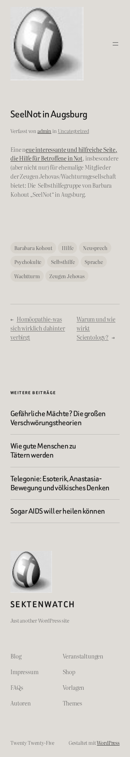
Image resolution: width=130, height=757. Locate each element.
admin (44, 130)
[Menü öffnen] (115, 44)
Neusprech (95, 247)
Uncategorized (73, 130)
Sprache (94, 261)
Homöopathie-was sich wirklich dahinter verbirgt (37, 328)
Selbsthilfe (63, 261)
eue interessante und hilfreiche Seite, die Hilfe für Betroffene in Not (63, 154)
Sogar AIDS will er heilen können (57, 511)
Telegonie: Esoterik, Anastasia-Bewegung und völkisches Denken (60, 483)
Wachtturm (27, 276)
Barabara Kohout (33, 247)
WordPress (108, 742)
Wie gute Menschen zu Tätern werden (43, 451)
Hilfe (67, 247)
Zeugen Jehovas (67, 276)
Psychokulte (27, 261)
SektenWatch (42, 604)
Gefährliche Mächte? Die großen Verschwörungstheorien (58, 418)
